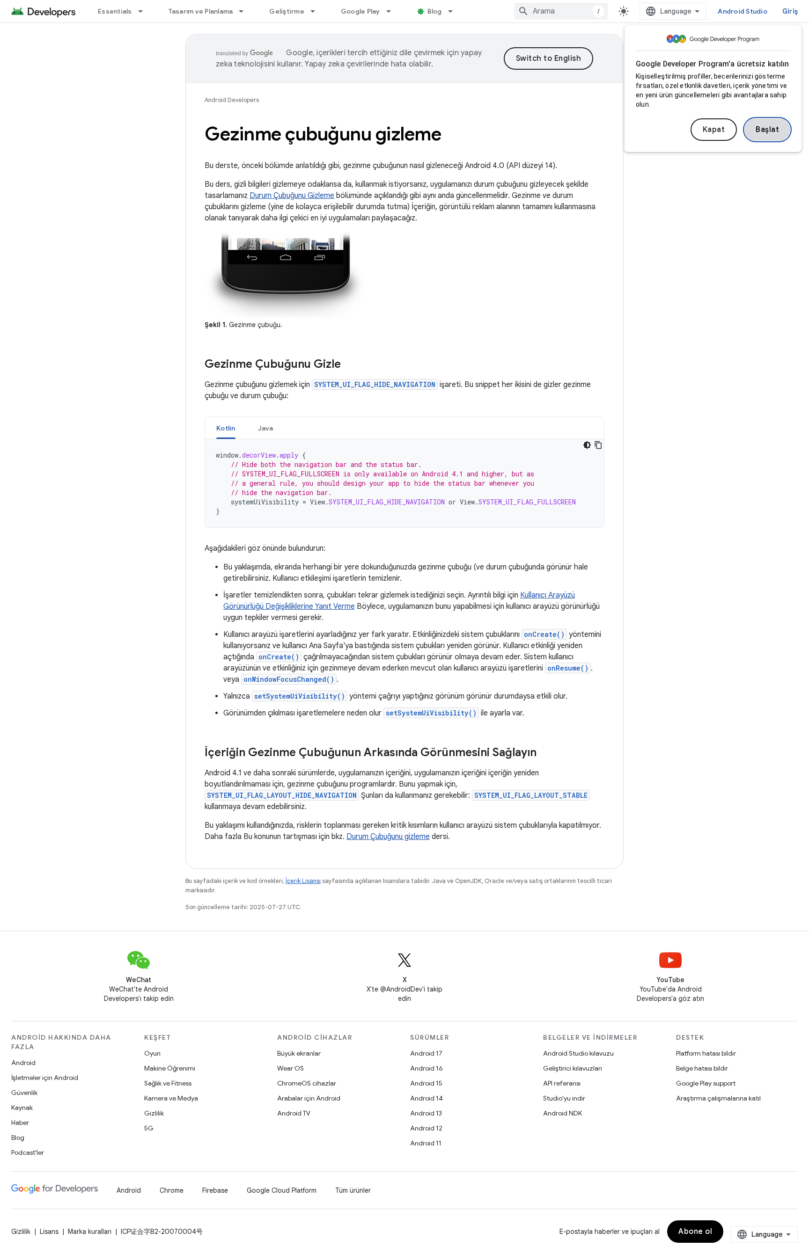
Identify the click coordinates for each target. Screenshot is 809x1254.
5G (149, 1128)
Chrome (172, 1190)
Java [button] (265, 428)
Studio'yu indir (564, 1098)
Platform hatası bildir (706, 1053)
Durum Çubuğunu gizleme (388, 836)
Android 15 (426, 1083)
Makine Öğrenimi (169, 1068)
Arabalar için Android (308, 1098)
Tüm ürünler (353, 1190)
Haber (20, 1122)
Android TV (293, 1113)
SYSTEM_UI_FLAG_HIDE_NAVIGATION (374, 384)
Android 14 (426, 1098)
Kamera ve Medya (171, 1098)
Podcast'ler (27, 1152)
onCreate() (544, 634)
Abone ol (695, 1231)
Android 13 (426, 1113)
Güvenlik (24, 1092)
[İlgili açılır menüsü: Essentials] (144, 11)
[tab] (226, 428)
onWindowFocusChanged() (288, 679)
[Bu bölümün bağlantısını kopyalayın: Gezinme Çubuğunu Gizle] (350, 365)
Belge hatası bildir (702, 1068)
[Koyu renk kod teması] (587, 445)
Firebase (215, 1190)
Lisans (49, 1231)
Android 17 (426, 1053)
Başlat (767, 129)
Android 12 (426, 1128)
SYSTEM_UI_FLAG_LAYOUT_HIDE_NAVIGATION (282, 795)
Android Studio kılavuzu (578, 1053)
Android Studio (742, 11)
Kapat (714, 129)
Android (23, 1062)
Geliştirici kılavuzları (572, 1068)
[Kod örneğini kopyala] (598, 445)
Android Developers (232, 100)
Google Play (360, 11)
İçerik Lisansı (303, 881)
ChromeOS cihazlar (306, 1083)
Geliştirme (286, 11)
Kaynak (22, 1107)
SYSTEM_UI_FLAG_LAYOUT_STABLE (531, 795)
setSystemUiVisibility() (299, 696)
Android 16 (426, 1068)
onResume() (567, 667)
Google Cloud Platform (281, 1190)
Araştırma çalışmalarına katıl (718, 1098)
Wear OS (290, 1068)
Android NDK (562, 1113)
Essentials (115, 11)
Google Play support (705, 1083)
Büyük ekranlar (299, 1053)
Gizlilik (154, 1113)
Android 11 (425, 1143)
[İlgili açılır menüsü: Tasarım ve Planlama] (245, 11)
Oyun (152, 1053)
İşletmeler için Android (44, 1077)
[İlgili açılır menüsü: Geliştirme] (317, 11)
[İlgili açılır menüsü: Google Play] (392, 11)
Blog (434, 11)
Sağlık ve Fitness (167, 1083)
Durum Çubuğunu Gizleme (292, 195)
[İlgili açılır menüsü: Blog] (454, 11)
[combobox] (561, 11)
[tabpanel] (404, 483)
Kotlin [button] (225, 428)
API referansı (562, 1083)
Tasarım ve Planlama (201, 11)
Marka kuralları (89, 1231)
